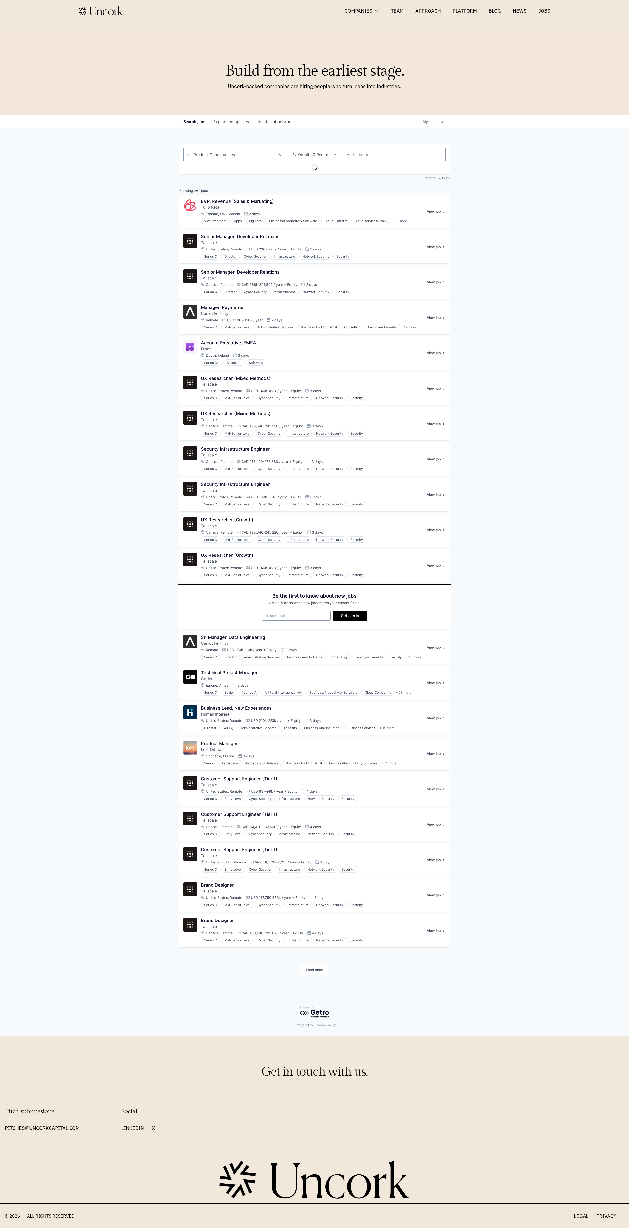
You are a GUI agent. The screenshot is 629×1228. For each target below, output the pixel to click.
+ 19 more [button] (387, 728)
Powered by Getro (437, 178)
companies (231, 121)
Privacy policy (303, 1025)
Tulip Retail (211, 207)
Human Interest (215, 714)
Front (206, 348)
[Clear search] (279, 154)
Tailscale (209, 242)
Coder (207, 678)
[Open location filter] (439, 154)
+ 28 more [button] (404, 692)
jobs (194, 121)
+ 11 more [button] (389, 763)
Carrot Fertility (214, 313)
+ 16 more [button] (413, 657)
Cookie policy (326, 1025)
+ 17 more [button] (408, 327)
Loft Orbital (211, 749)
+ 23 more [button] (399, 221)
